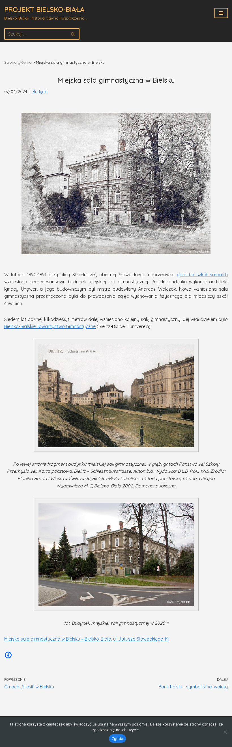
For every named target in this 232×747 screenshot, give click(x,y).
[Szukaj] (73, 34)
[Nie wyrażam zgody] (225, 732)
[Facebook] (8, 655)
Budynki (40, 91)
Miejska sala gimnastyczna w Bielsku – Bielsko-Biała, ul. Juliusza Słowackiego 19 (86, 639)
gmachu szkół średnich (202, 274)
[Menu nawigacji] (221, 13)
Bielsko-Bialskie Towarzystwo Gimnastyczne (50, 326)
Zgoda (117, 738)
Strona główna (18, 62)
